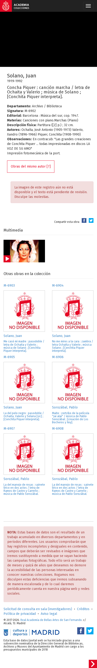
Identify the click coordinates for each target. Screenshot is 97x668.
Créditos (83, 609)
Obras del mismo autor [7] (31, 166)
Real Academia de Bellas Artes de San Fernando (51, 620)
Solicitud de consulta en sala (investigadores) (38, 609)
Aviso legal (49, 614)
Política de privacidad (20, 614)
